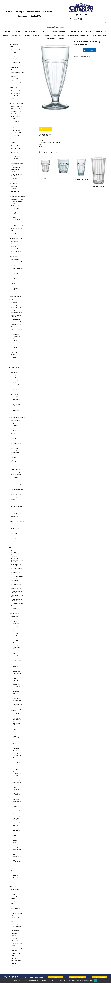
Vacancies (22, 16)
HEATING (5, 35)
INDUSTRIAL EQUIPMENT (32, 35)
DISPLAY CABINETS (100, 31)
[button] (8, 31)
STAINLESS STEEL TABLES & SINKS (78, 35)
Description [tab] (45, 129)
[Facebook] (77, 14)
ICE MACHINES (16, 35)
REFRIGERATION (59, 35)
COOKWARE (87, 31)
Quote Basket (33, 11)
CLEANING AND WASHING (57, 31)
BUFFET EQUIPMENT (30, 31)
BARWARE (17, 31)
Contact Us (36, 16)
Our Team (47, 11)
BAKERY (7, 31)
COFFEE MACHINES (74, 31)
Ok (95, 980)
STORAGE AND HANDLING (99, 35)
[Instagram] (81, 14)
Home (9, 11)
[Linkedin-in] (86, 14)
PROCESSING (46, 35)
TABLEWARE (50, 39)
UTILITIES (61, 39)
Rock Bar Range (85, 57)
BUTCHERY (43, 31)
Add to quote (89, 50)
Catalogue (19, 11)
